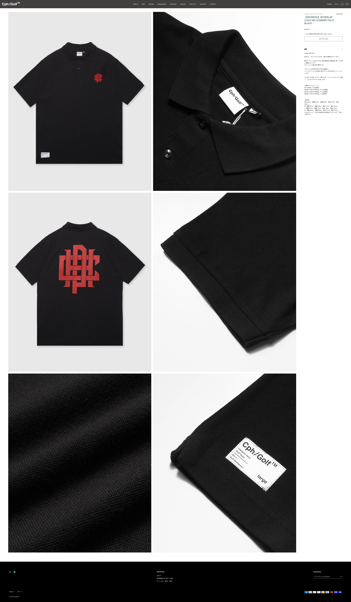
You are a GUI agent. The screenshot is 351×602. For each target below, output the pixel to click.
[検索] (342, 4)
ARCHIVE (183, 4)
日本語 (329, 4)
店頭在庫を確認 (323, 39)
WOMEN (151, 4)
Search (159, 575)
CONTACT (213, 4)
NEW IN (135, 4)
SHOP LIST (192, 4)
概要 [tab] (305, 49)
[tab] (323, 85)
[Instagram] (10, 572)
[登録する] (341, 576)
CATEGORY (173, 4)
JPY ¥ (336, 4)
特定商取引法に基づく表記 (165, 578)
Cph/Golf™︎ (16, 596)
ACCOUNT (203, 4)
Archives (320, 14)
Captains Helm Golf (310, 14)
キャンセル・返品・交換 (164, 581)
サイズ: (306, 29)
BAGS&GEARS (161, 4)
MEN (143, 4)
